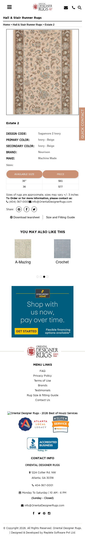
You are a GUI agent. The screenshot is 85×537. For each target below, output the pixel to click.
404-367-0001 (44, 485)
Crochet (62, 261)
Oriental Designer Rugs (67, 528)
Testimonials (42, 390)
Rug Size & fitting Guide (42, 395)
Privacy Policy (42, 375)
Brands (42, 385)
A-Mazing (23, 261)
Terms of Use (42, 380)
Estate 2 (49, 24)
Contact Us (42, 399)
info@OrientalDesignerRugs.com (52, 201)
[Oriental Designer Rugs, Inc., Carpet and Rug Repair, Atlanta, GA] (42, 445)
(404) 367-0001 (18, 201)
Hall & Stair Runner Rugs (28, 24)
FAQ (42, 370)
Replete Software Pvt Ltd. (60, 532)
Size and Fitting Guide (60, 217)
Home (6, 24)
